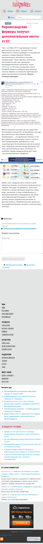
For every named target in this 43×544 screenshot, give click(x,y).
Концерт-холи (7, 349)
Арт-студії (5, 381)
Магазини (5, 378)
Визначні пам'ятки (8, 358)
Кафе (3, 307)
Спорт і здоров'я (7, 375)
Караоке (4, 331)
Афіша (10, 11)
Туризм (4, 361)
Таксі (3, 367)
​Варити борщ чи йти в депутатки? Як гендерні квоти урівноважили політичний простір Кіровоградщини (22, 416)
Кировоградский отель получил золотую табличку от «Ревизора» (19, 397)
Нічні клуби (6, 325)
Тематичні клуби (7, 334)
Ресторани (5, 311)
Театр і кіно (6, 343)
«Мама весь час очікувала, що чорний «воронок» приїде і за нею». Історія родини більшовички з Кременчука (20, 473)
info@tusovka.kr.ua (25, 531)
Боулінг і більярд (7, 328)
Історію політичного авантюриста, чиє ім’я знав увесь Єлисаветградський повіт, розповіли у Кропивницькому (22, 456)
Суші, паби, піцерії (7, 314)
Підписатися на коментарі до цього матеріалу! (19, 228)
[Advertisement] (21, 286)
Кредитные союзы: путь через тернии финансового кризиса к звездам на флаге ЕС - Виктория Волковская (22, 403)
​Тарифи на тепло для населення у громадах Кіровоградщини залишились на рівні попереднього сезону (21, 434)
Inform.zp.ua (6, 67)
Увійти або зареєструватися (14, 265)
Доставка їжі (6, 317)
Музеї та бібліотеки (8, 346)
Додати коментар (13, 259)
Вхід (12, 17)
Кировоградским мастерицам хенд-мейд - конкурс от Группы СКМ (20, 392)
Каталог (38, 11)
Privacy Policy (6, 535)
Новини (24, 11)
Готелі (4, 364)
